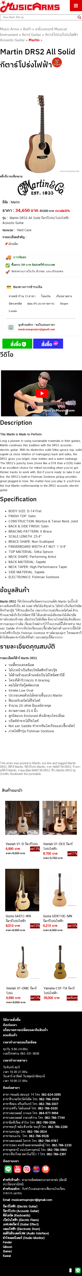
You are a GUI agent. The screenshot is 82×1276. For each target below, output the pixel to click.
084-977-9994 (48, 1113)
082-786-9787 (48, 1140)
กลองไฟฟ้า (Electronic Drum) (21, 1229)
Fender (7, 1242)
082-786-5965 (57, 1149)
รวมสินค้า (10, 1035)
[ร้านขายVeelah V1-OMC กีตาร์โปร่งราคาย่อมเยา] (22, 962)
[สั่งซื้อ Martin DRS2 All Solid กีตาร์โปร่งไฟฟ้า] (17, 344)
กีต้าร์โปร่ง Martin (34, 766)
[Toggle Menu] (76, 5)
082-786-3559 (49, 1099)
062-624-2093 (51, 1094)
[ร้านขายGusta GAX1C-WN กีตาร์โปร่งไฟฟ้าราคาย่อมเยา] (22, 890)
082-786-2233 (61, 1145)
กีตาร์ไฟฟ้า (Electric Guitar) (20, 1206)
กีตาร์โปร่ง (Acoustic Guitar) (21, 1211)
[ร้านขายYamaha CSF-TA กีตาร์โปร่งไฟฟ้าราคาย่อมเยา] (60, 962)
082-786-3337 (48, 1104)
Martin (34, 40)
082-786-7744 (55, 1117)
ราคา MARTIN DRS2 (59, 766)
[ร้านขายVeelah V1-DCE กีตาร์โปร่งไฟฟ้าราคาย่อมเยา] (59, 818)
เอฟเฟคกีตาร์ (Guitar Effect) (21, 1224)
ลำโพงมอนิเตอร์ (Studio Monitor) (24, 1238)
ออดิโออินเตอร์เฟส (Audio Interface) (26, 1233)
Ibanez (7, 1251)
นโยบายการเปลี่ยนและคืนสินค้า (25, 1030)
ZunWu (4, 774)
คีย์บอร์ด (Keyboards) (16, 1215)
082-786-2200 (57, 1127)
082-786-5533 (48, 1108)
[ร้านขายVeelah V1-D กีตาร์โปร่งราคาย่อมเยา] (22, 818)
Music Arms (9, 29)
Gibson (7, 1246)
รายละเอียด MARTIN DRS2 (34, 770)
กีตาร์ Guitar (31, 34)
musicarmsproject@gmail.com (36, 329)
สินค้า (27, 29)
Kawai (7, 1255)
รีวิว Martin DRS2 (61, 770)
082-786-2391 (56, 1154)
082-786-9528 (39, 1136)
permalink (35, 774)
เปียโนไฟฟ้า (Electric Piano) (21, 1220)
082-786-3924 (37, 1131)
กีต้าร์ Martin (15, 766)
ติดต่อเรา (10, 1025)
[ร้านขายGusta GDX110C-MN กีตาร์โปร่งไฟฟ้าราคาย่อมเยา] (59, 890)
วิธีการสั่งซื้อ (11, 1019)
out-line (47, 763)
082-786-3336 (46, 1122)
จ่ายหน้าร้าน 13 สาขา (22, 296)
